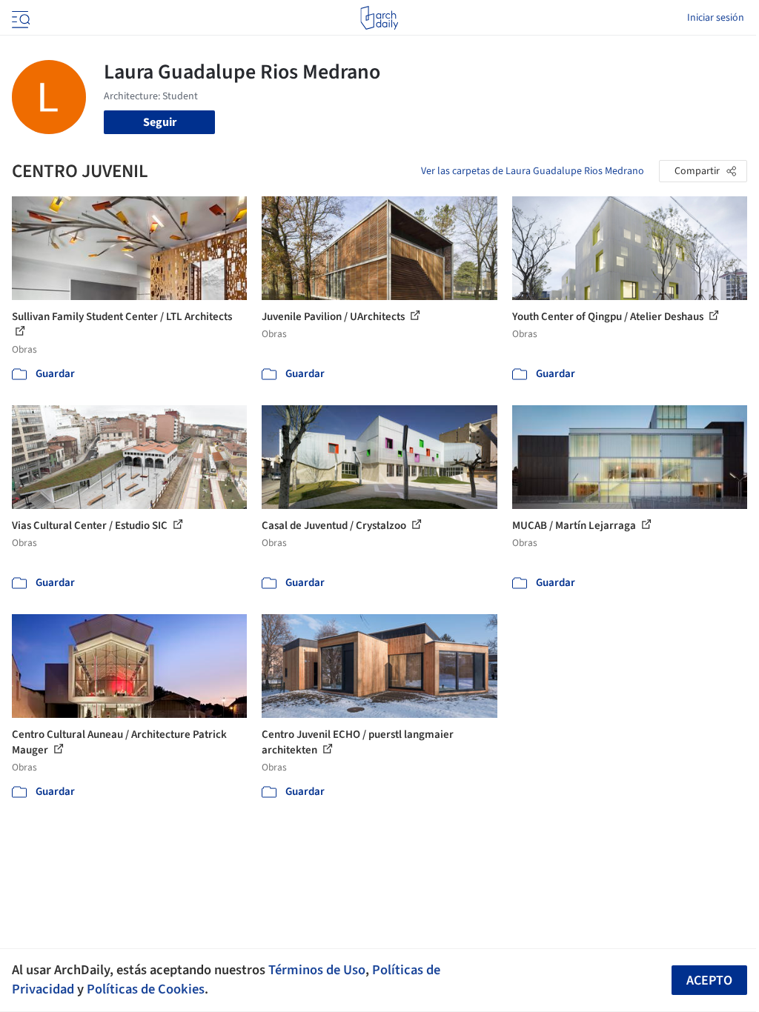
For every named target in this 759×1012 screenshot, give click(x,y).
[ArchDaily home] (379, 18)
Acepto (709, 980)
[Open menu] (19, 17)
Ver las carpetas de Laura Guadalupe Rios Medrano (532, 171)
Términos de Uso (316, 969)
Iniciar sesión (715, 18)
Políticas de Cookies (146, 989)
